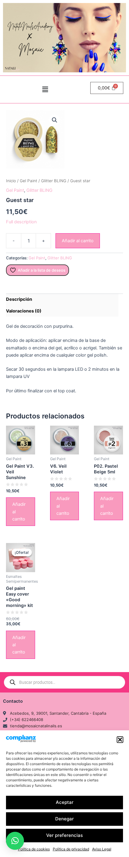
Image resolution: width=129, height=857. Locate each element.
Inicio (11, 180)
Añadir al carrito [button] (19, 511)
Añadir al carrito (78, 240)
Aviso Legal (101, 849)
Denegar (64, 819)
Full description (21, 222)
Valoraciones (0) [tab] (23, 311)
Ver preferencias (64, 835)
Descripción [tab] (19, 299)
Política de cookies (34, 849)
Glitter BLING (53, 180)
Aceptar (65, 802)
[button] (120, 740)
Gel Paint (28, 180)
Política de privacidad (71, 849)
